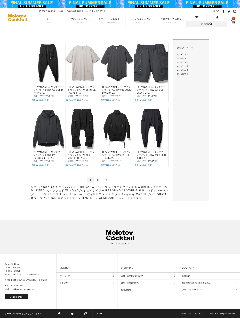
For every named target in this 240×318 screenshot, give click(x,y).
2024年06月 (183, 58)
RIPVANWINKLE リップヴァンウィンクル (109, 187)
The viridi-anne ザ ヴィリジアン (83, 194)
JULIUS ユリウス (47, 194)
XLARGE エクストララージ (63, 198)
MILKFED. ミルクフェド (48, 190)
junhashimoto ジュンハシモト (59, 187)
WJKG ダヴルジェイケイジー (85, 190)
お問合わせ (126, 289)
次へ (107, 179)
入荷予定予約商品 (171, 21)
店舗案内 (186, 276)
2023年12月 (183, 70)
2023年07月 (183, 74)
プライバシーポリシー (192, 289)
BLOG (216, 11)
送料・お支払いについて (132, 276)
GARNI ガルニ (146, 194)
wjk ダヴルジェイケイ (121, 194)
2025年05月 (183, 54)
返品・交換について (130, 282)
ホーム (49, 21)
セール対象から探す (140, 21)
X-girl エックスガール (153, 187)
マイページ (65, 276)
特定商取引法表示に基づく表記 (196, 282)
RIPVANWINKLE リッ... (44, 100)
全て (34, 187)
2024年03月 (183, 66)
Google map (16, 296)
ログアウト (65, 282)
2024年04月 (183, 62)
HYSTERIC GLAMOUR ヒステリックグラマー (113, 198)
